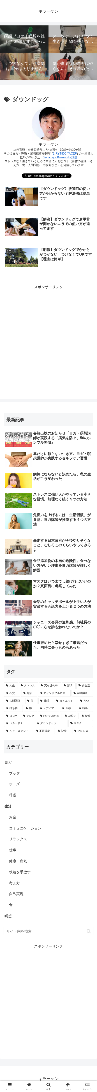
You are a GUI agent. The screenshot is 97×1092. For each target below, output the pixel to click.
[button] (89, 931)
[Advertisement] (48, 338)
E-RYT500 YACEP (65, 153)
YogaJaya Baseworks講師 (60, 157)
